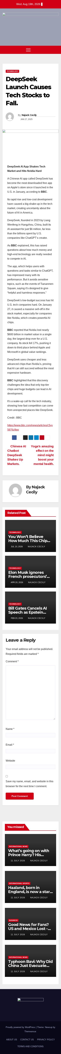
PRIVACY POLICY (46, 1039)
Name (10, 729)
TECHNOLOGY (12, 71)
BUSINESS (13, 920)
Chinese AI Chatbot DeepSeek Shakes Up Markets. (16, 455)
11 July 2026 (18, 861)
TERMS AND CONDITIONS (30, 1046)
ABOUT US (11, 1039)
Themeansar (30, 1031)
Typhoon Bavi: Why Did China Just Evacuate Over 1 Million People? (30, 965)
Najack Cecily (29, 115)
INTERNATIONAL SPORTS (19, 883)
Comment (12, 661)
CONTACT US (27, 1039)
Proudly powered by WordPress (21, 1027)
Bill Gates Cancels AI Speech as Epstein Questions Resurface (28, 612)
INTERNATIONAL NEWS (18, 846)
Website (10, 760)
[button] (50, 49)
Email (10, 744)
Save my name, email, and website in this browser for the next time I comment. (29, 784)
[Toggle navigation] (28, 50)
